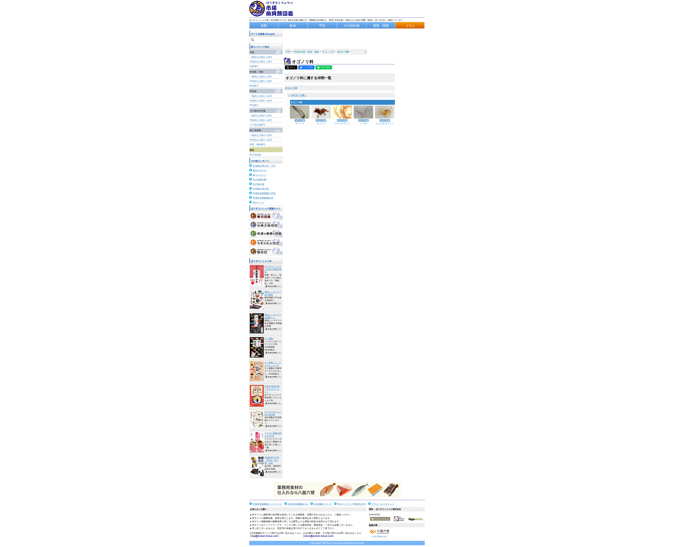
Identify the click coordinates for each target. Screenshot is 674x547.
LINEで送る (325, 67)
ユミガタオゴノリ (385, 123)
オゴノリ (299, 123)
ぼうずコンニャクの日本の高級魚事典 (273, 269)
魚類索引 (254, 66)
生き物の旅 (258, 184)
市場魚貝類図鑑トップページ (267, 504)
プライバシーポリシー (382, 504)
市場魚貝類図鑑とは (298, 504)
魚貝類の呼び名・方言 (264, 166)
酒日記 (266, 251)
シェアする (308, 67)
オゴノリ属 (299, 121)
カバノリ (321, 123)
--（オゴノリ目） (297, 95)
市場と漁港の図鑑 (266, 233)
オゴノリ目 (291, 87)
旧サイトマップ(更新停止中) (351, 504)
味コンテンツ (259, 175)
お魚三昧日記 (266, 225)
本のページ (258, 202)
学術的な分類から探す (261, 61)
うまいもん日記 (266, 242)
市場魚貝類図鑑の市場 (264, 193)
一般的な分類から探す (261, 57)
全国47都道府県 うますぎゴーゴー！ (272, 389)
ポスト (293, 67)
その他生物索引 (258, 124)
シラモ (363, 123)
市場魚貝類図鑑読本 (263, 198)
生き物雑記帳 (259, 179)
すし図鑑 (269, 338)
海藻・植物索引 (258, 144)
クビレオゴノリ (342, 123)
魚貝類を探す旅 (261, 188)
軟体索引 (254, 85)
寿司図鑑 (266, 216)
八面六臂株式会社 (379, 536)
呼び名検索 (255, 154)
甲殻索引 (254, 105)
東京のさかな (259, 170)
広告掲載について (322, 504)
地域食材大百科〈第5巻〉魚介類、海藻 (272, 460)
